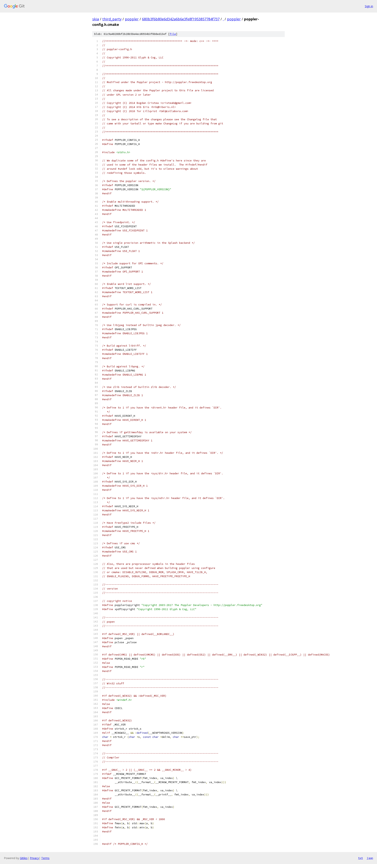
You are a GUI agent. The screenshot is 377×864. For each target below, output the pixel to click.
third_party (112, 19)
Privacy (34, 858)
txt (360, 858)
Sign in (369, 6)
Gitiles (23, 858)
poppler (132, 19)
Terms (45, 858)
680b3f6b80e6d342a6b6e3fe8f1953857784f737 (181, 19)
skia (95, 19)
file (173, 34)
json (370, 858)
